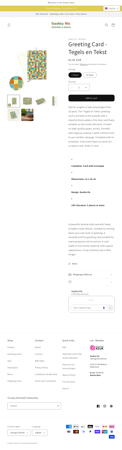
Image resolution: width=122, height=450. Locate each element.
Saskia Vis (18, 443)
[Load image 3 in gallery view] (41, 101)
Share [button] (74, 263)
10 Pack (90, 75)
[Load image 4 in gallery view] (55, 101)
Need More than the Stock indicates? (72, 356)
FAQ (64, 347)
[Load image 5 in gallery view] (13, 115)
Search (65, 388)
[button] (9, 25)
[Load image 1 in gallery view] (13, 101)
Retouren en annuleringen (68, 366)
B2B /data (39, 360)
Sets (9, 360)
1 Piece (75, 75)
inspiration (12, 367)
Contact (39, 354)
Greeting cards (14, 354)
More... (10, 374)
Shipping (83, 64)
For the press (68, 381)
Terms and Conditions (45, 381)
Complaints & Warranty (46, 374)
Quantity (72, 81)
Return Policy (68, 375)
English (38, 432)
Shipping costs (14, 381)
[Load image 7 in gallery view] (27, 115)
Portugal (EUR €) (18, 432)
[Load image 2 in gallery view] (27, 101)
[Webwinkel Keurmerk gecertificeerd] (96, 349)
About (38, 347)
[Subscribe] (57, 405)
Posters (11, 347)
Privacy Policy (41, 367)
